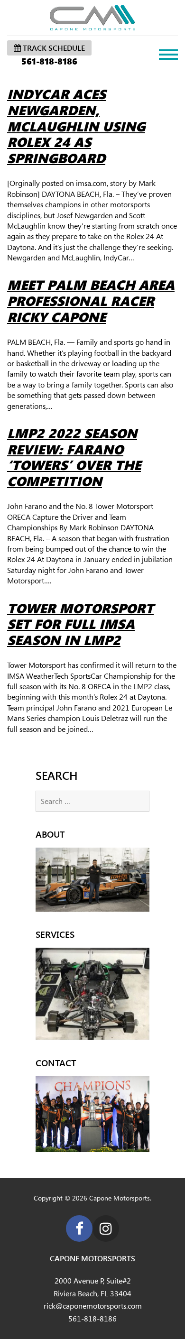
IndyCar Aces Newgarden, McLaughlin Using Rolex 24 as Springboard (76, 125)
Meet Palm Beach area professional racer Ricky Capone (91, 300)
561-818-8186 (49, 61)
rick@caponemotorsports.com (93, 1306)
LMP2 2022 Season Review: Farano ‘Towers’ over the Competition (74, 457)
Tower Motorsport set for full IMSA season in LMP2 (80, 624)
